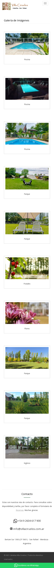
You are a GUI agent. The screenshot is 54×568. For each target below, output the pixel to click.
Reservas (20, 510)
